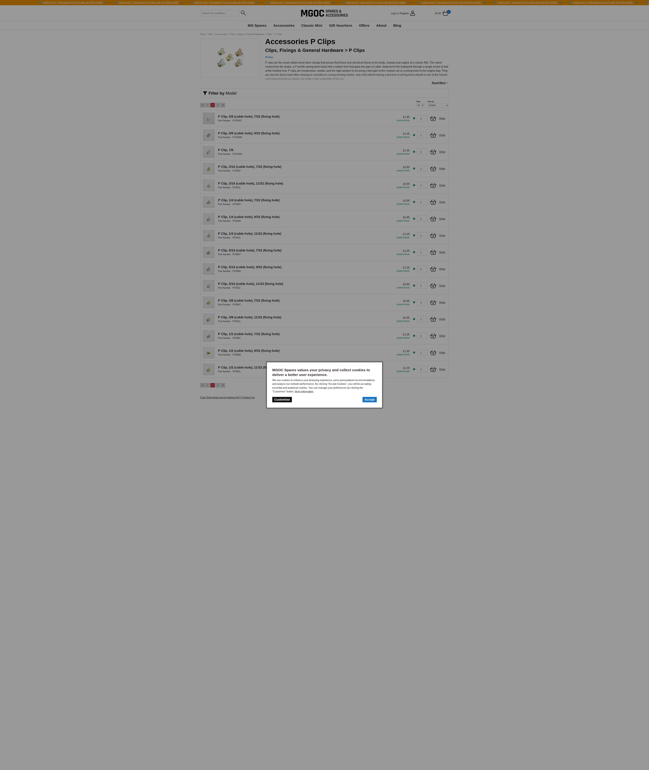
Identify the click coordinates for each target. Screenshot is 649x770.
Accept (370, 399)
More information (304, 391)
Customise (282, 399)
